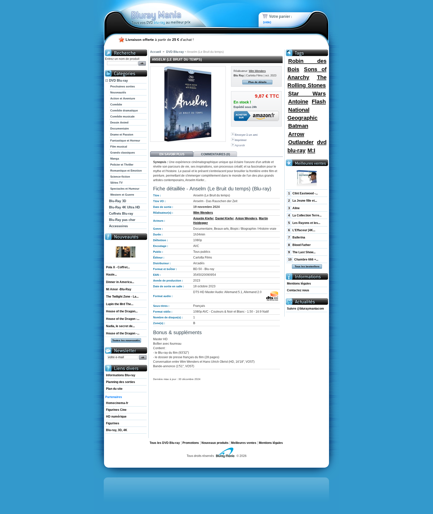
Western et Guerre (122, 194)
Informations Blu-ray (120, 375)
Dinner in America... (120, 282)
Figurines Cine (116, 410)
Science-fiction (120, 176)
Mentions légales (299, 283)
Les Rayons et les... (304, 223)
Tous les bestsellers (307, 266)
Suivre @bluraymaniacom (305, 308)
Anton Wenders (246, 218)
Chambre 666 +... (303, 259)
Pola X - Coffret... (118, 267)
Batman (298, 126)
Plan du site (114, 389)
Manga (114, 158)
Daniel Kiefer (224, 218)
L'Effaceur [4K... (301, 230)
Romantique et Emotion (126, 170)
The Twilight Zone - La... (122, 296)
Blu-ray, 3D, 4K (116, 430)
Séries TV (116, 182)
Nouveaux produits (215, 443)
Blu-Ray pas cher (122, 220)
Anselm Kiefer (203, 218)
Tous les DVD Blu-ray (165, 443)
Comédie (116, 104)
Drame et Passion (121, 134)
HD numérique (116, 416)
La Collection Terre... (304, 215)
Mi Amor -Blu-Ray (118, 289)
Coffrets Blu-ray (121, 213)
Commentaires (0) (215, 154)
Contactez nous (298, 290)
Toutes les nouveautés (126, 340)
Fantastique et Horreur (125, 140)
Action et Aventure (122, 98)
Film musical (118, 146)
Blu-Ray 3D (117, 201)
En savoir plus (171, 154)
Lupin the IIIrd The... (119, 304)
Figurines (112, 423)
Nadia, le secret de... (120, 326)
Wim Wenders (257, 70)
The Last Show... (301, 252)
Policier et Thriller (121, 164)
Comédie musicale (122, 116)
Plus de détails (257, 82)
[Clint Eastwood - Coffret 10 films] (307, 178)
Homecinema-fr (117, 403)
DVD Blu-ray (118, 80)
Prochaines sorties (122, 86)
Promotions (190, 443)
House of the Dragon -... (122, 319)
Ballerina (296, 237)
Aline (294, 208)
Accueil (155, 52)
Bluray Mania (170, 12)
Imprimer (241, 140)
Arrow (296, 134)
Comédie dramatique (124, 110)
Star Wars (307, 93)
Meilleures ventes (243, 443)
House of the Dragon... (122, 311)
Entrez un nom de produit (122, 59)
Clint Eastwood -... (303, 193)
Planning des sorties (120, 382)
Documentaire (119, 128)
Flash (319, 101)
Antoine (298, 101)
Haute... (111, 274)
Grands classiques (122, 152)
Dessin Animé (119, 122)
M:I (311, 150)
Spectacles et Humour (124, 188)
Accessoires (118, 226)
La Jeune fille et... (302, 200)
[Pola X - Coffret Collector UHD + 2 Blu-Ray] (126, 252)
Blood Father (299, 245)
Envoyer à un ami (246, 134)
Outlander (301, 142)
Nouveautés (118, 92)
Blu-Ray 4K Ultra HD (124, 207)
